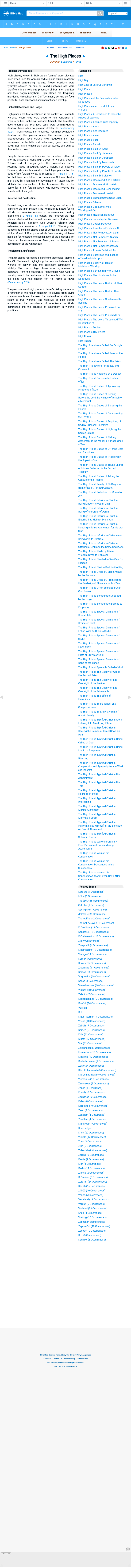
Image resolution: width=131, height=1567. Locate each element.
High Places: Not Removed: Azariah (98, 237)
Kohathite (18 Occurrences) (93, 931)
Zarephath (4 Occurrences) (93, 945)
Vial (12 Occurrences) (90, 1043)
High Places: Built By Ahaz (93, 148)
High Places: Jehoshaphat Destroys (98, 219)
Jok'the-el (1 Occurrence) (92, 914)
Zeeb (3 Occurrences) (90, 1110)
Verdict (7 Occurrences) (91, 1203)
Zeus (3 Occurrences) (90, 1141)
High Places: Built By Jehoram (95, 153)
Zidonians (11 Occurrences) (93, 967)
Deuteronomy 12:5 (18, 282)
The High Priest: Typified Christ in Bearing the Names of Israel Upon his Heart (99, 731)
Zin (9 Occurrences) (89, 940)
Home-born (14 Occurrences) (94, 1052)
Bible (6, 48)
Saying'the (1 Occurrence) (92, 909)
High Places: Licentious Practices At (98, 228)
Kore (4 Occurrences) (90, 958)
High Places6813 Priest (91, 331)
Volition (82, 1007)
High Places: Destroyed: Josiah (95, 193)
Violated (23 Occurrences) (92, 1208)
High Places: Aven (88, 135)
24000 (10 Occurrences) (91, 1190)
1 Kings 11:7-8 (64, 173)
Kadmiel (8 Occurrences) (92, 1239)
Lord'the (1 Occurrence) (91, 891)
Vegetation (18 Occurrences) (94, 976)
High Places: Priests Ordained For (97, 250)
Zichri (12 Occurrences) (91, 1172)
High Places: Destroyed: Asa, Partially (99, 180)
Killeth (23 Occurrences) (91, 1038)
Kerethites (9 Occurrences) (93, 1105)
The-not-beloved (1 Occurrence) (96, 923)
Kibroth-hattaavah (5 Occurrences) (97, 1070)
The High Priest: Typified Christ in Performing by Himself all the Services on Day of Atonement (100, 826)
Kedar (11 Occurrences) (91, 1168)
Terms (77, 61)
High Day (83, 80)
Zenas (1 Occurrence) (90, 1088)
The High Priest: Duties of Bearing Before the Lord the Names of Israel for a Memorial (100, 398)
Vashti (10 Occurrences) (91, 1021)
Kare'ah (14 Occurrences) (92, 1003)
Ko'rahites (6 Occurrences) (93, 1177)
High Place (84, 89)
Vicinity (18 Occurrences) (92, 989)
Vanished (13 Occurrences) (93, 1199)
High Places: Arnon (88, 126)
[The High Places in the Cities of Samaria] (127, 704)
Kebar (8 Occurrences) (90, 1101)
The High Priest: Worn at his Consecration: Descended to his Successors (96, 865)
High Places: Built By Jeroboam (95, 157)
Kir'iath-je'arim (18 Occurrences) (96, 936)
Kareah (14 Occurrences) (92, 972)
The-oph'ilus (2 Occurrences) (94, 918)
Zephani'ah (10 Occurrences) (94, 1226)
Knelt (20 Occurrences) (91, 1132)
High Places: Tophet (89, 327)
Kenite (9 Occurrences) (91, 1159)
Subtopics (66, 61)
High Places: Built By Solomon (95, 175)
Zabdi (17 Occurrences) (91, 1025)
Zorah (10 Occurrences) (91, 1154)
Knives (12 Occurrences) (92, 963)
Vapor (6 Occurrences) (90, 1195)
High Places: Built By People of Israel (99, 166)
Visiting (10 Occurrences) (92, 1217)
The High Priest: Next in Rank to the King (100, 567)
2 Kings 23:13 (47, 226)
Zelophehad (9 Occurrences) (94, 1047)
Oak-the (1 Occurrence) (91, 905)
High (80, 75)
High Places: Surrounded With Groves (99, 270)
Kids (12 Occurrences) (90, 1034)
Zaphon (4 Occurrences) (91, 1221)
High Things (85, 340)
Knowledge (84, 1128)
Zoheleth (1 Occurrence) (91, 1114)
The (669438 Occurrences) (93, 900)
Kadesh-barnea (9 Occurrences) (96, 1061)
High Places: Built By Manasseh (96, 162)
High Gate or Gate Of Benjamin (95, 84)
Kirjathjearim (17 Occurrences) (95, 949)
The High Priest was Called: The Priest (99, 361)
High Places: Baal (88, 139)
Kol (80, 1012)
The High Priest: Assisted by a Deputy (99, 373)
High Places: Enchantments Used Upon (100, 197)
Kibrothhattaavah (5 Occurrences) (96, 1074)
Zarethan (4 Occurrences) (92, 1119)
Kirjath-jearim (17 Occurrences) (95, 1016)
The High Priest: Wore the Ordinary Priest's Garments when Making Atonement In (97, 845)
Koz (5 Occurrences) (89, 1235)
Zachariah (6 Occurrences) (92, 1096)
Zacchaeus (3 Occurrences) (93, 1083)
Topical (13, 48)
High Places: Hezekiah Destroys (96, 214)
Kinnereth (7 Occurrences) (92, 1123)
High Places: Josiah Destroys (95, 223)
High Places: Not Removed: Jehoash (98, 241)
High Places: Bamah (89, 144)
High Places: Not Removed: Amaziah (98, 232)
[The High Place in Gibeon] (4, 704)
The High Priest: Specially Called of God (100, 667)
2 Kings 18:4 (30, 215)
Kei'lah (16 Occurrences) (91, 1186)
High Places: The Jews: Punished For (99, 315)
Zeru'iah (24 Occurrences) (92, 1181)
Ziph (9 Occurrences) (90, 1145)
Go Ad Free (6, 1554)
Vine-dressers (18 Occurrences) (96, 985)
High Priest (84, 336)
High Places (85, 93)
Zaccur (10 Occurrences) (92, 1230)
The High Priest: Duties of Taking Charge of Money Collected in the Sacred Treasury (100, 468)
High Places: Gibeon (89, 202)
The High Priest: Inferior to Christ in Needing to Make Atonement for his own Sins (100, 528)
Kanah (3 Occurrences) (90, 981)
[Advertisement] (69, 1305)
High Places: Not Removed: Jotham (98, 245)
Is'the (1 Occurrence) (89, 896)
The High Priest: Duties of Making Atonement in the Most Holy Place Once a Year (100, 441)
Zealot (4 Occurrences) (91, 1065)
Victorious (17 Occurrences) (93, 1079)
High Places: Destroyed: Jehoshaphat (99, 188)
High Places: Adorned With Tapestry (98, 122)
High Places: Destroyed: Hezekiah (97, 184)
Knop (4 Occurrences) (90, 1212)
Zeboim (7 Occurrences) (91, 994)
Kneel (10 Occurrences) (91, 1092)
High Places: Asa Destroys (93, 131)
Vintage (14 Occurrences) (92, 954)
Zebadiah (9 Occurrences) (92, 1150)
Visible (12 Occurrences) (92, 1137)
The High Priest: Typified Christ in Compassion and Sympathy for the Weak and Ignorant (100, 766)
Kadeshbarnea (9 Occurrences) (95, 998)
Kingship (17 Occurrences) (93, 1056)
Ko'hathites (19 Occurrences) (94, 927)
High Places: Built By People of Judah (99, 171)
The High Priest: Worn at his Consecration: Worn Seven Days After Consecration (99, 876)
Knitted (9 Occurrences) (91, 1030)
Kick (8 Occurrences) (89, 1163)
